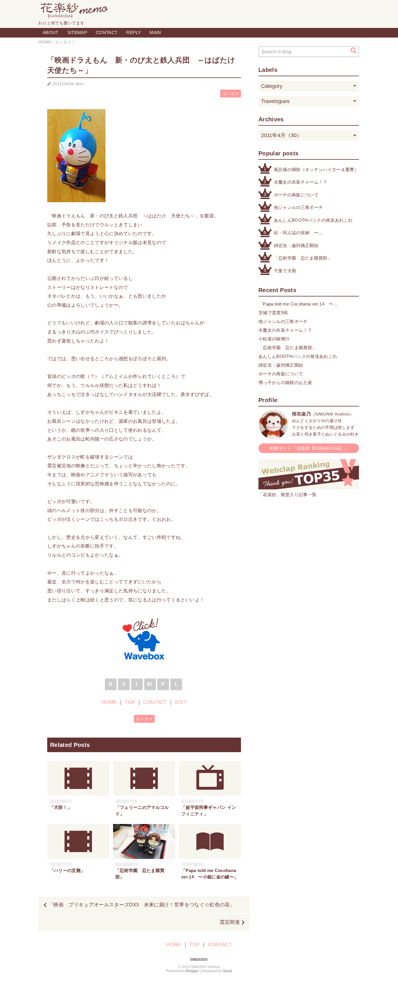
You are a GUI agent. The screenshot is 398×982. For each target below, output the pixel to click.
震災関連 (230, 922)
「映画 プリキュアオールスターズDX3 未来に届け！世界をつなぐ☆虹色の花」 (141, 905)
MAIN (155, 32)
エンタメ (230, 93)
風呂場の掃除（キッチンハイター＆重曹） (316, 169)
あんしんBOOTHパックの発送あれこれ (313, 220)
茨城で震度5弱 (273, 312)
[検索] (353, 50)
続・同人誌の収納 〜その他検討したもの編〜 (298, 233)
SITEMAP (77, 32)
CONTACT (106, 32)
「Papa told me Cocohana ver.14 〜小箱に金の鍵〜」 (295, 304)
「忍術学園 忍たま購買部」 (303, 257)
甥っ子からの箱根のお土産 (285, 382)
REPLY (133, 32)
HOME (109, 702)
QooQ (227, 971)
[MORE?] (273, 436)
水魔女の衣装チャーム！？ (300, 182)
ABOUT (51, 32)
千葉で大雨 (285, 270)
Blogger (192, 971)
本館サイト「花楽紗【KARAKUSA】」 (309, 448)
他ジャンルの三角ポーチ (298, 207)
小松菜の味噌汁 (274, 338)
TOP (130, 702)
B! (150, 684)
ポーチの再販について (296, 194)
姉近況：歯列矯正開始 (296, 245)
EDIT (180, 702)
